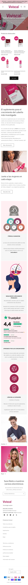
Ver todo (14, 78)
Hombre (3, 444)
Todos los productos (7, 524)
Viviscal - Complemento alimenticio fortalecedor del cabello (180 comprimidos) (6, 51)
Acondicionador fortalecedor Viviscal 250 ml (19, 72)
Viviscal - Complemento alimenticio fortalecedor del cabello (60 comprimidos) (19, 51)
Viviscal (11, 582)
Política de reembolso (8, 549)
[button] (2, 6)
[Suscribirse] (23, 493)
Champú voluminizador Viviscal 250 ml (7, 72)
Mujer (2, 474)
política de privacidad (8, 553)
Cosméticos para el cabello (9, 527)
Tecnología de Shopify (17, 582)
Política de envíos (7, 546)
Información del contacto (9, 559)
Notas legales (6, 556)
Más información (7, 145)
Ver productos (14, 20)
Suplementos (6, 530)
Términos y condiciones (8, 543)
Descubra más (6, 191)
